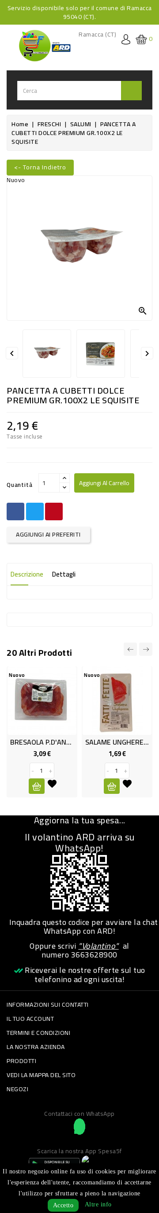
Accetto (63, 1205)
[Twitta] (35, 511)
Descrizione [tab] (27, 574)
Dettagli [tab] (64, 574)
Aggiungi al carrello (104, 483)
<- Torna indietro (40, 167)
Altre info (98, 1204)
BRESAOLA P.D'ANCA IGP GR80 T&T (65, 742)
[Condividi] (15, 511)
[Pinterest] (54, 511)
